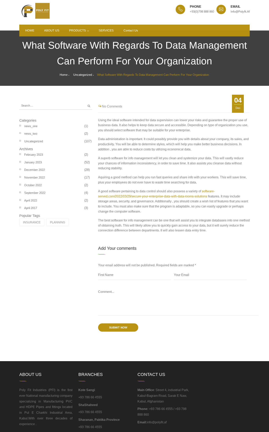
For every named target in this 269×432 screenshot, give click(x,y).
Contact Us (130, 30)
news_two (30, 133)
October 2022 (33, 185)
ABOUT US (51, 30)
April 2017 (30, 208)
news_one (30, 126)
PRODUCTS (77, 30)
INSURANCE (32, 222)
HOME (29, 30)
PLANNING (57, 222)
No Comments (112, 106)
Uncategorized (82, 74)
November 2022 (34, 177)
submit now (118, 327)
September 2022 (34, 192)
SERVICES (106, 30)
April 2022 (30, 200)
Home (64, 74)
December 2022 (34, 169)
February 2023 (33, 154)
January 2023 (33, 162)
